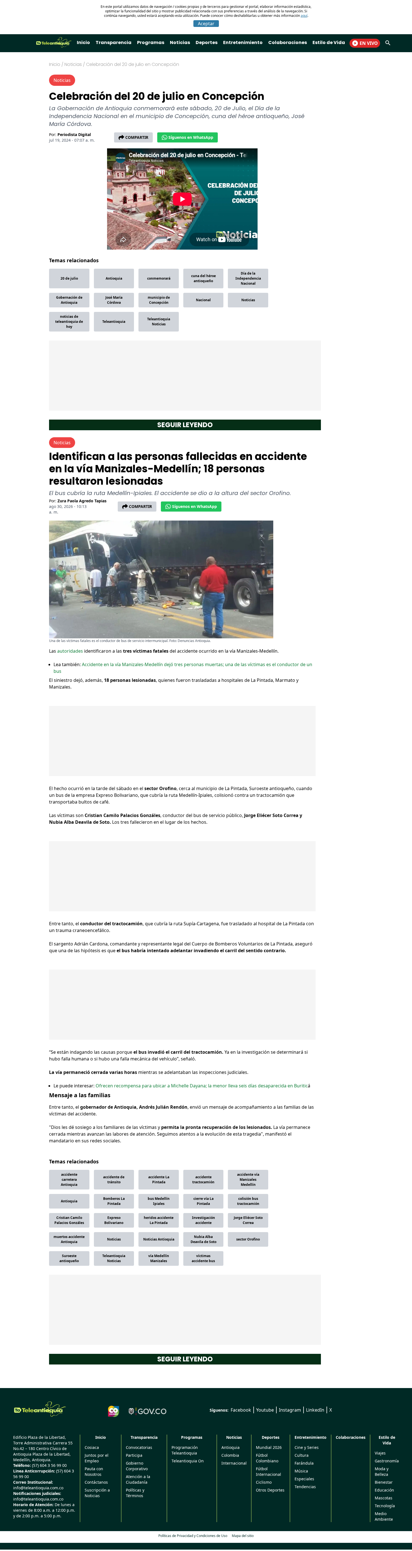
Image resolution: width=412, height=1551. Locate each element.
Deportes (206, 42)
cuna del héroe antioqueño (203, 278)
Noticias (180, 42)
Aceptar (206, 23)
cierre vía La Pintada (203, 1201)
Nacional (203, 300)
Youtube (265, 1410)
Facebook (241, 1410)
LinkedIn (315, 1410)
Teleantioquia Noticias (158, 321)
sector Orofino (248, 1239)
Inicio (83, 42)
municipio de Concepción (159, 300)
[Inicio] (40, 1409)
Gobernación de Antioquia (69, 300)
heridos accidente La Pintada (158, 1220)
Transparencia (113, 42)
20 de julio (69, 278)
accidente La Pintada (158, 1179)
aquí (304, 15)
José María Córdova (113, 300)
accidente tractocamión (203, 1179)
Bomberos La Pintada (114, 1201)
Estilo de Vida (329, 42)
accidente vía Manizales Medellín (248, 1179)
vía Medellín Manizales (158, 1258)
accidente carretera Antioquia (69, 1179)
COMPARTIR (136, 137)
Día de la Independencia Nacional (248, 278)
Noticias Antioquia (158, 1239)
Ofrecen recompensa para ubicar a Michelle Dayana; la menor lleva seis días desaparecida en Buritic (202, 1086)
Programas (150, 42)
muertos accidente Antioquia (69, 1239)
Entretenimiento (243, 42)
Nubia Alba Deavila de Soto (203, 1239)
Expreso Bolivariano (113, 1220)
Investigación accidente (203, 1220)
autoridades (70, 651)
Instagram (290, 1410)
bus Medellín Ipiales (159, 1201)
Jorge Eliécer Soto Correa (248, 1220)
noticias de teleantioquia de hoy (69, 321)
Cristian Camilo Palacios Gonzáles (69, 1220)
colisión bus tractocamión (248, 1201)
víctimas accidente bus (203, 1258)
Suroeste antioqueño (69, 1258)
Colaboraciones (287, 42)
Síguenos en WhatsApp (190, 137)
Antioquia (114, 278)
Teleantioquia (113, 321)
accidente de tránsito (113, 1179)
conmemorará (158, 278)
